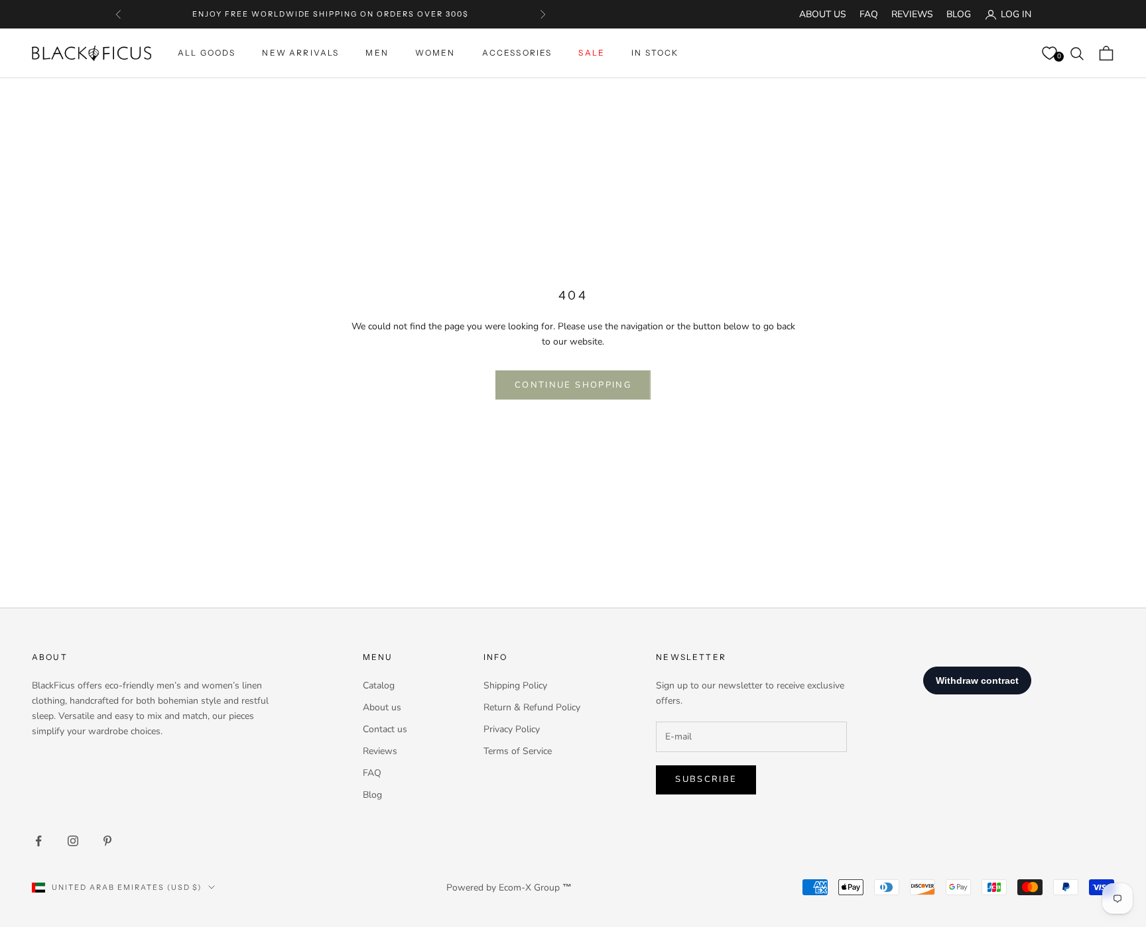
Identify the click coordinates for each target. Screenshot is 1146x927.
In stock (654, 53)
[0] (1049, 53)
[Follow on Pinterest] (107, 840)
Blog (958, 14)
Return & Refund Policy (531, 707)
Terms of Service (517, 751)
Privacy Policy (511, 729)
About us (382, 707)
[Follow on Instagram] (73, 840)
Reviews (912, 14)
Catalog (379, 685)
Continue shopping (573, 385)
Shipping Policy (515, 685)
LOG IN (1016, 14)
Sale (591, 53)
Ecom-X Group (529, 887)
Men (376, 53)
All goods (206, 53)
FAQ (869, 14)
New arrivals (300, 53)
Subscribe (706, 779)
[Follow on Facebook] (38, 840)
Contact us (385, 729)
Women (435, 53)
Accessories (517, 53)
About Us (822, 14)
